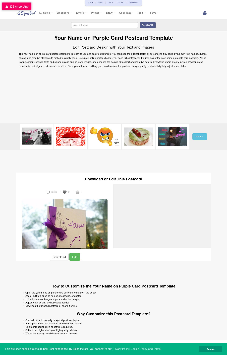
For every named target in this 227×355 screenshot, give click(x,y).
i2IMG (100, 2)
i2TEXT (121, 2)
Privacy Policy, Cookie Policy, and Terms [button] (137, 349)
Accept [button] (211, 349)
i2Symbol (25, 13)
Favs (153, 12)
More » (199, 136)
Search (149, 25)
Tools (141, 12)
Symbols (45, 12)
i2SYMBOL (134, 2)
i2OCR (111, 2)
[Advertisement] (113, 96)
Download (59, 257)
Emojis (80, 12)
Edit (74, 257)
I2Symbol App (18, 6)
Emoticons (63, 12)
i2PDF (91, 2)
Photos (96, 12)
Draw (110, 12)
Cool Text (125, 12)
